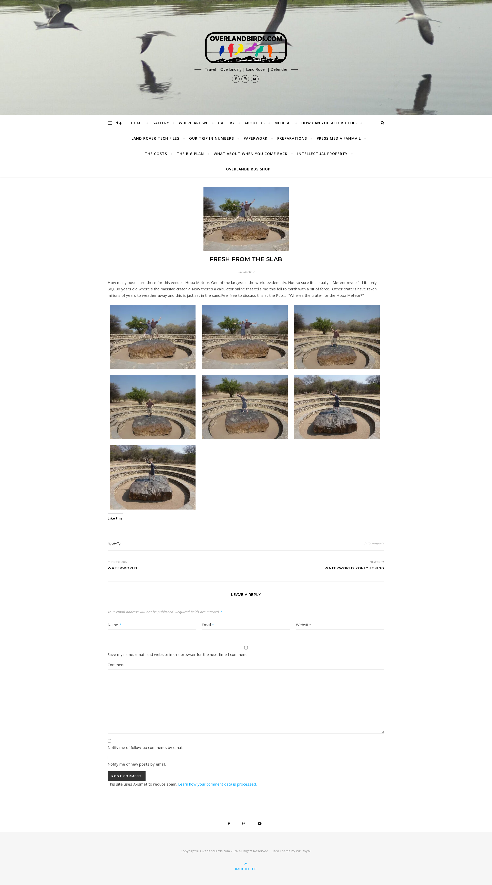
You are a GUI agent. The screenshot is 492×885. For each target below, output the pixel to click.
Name (114, 624)
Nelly (116, 543)
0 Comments (374, 543)
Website (303, 624)
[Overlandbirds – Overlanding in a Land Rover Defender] (246, 48)
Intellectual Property (322, 153)
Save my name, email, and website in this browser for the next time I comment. (178, 654)
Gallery (160, 122)
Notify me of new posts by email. (137, 764)
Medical (283, 122)
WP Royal (303, 851)
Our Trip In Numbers (211, 138)
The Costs (156, 153)
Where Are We (193, 122)
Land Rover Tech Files (155, 138)
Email (208, 624)
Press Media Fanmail (339, 138)
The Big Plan (190, 153)
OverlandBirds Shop (248, 169)
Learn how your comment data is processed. (217, 784)
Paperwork (256, 138)
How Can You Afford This (329, 122)
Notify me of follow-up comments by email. (145, 747)
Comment (116, 664)
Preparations (292, 138)
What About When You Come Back (251, 153)
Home (137, 122)
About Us (254, 122)
